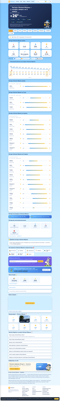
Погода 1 (12, 1)
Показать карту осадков (30, 303)
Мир (21, 1)
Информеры (24, 394)
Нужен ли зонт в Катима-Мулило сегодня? (17, 348)
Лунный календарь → (13, 283)
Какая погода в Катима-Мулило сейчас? (16, 334)
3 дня (20, 30)
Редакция (34, 390)
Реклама (33, 394)
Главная (11, 5)
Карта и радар (24, 391)
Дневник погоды (25, 395)
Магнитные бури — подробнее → (15, 236)
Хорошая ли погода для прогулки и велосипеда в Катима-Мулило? (22, 357)
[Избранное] (45, 1)
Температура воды (25, 390)
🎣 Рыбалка (48, 30)
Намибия (18, 5)
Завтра (15, 30)
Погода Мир (15, 5)
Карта (24, 1)
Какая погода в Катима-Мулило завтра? (16, 339)
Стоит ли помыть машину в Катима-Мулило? (17, 354)
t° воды (32, 1)
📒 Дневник (41, 30)
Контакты (34, 392)
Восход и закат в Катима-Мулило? (15, 342)
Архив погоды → (12, 287)
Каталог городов (25, 388)
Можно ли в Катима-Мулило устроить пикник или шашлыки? (21, 351)
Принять (56, 398)
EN (50, 1)
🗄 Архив (35, 30)
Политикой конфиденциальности (11, 399)
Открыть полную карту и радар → (15, 311)
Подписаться (40, 261)
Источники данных (46, 394)
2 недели (30, 30)
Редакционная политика (36, 391)
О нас (33, 388)
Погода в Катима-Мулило (24, 5)
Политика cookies (45, 392)
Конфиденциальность (46, 388)
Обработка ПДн (45, 390)
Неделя (24, 30)
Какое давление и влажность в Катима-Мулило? (18, 345)
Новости (28, 1)
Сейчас (10, 30)
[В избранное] (11, 9)
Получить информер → (14, 368)
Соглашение (44, 391)
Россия (17, 1)
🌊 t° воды (11, 33)
